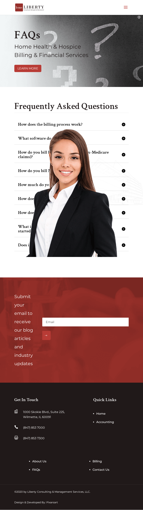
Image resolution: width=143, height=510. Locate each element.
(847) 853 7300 (34, 438)
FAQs (36, 469)
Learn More (28, 68)
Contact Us (101, 469)
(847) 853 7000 (34, 427)
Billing (97, 461)
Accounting (105, 422)
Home (101, 413)
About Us (39, 461)
